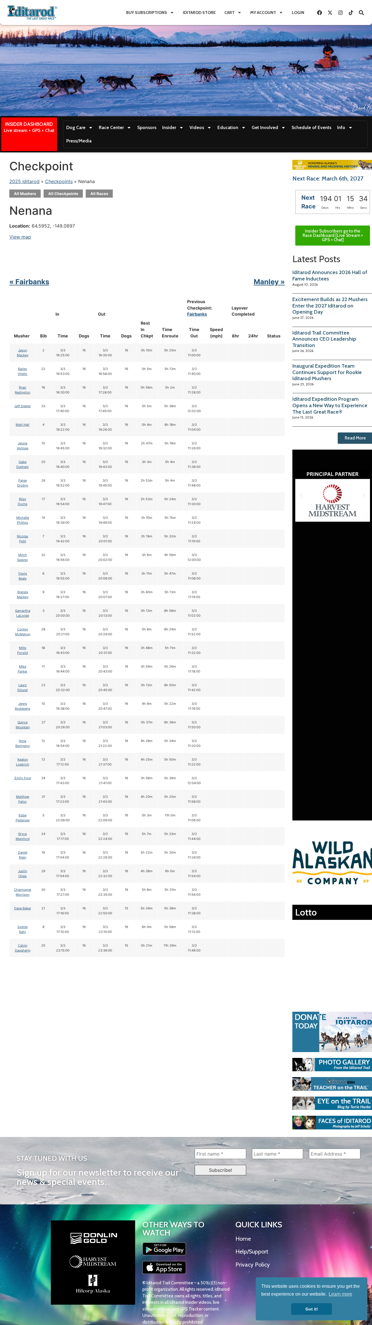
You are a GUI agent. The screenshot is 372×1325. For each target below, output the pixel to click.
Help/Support (251, 1251)
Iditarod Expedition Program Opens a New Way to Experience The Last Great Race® (329, 405)
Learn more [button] (340, 1294)
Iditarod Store (199, 12)
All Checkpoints (63, 193)
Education (227, 127)
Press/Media (79, 141)
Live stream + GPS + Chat (29, 130)
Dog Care (75, 127)
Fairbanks (197, 314)
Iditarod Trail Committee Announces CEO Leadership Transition (324, 339)
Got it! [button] (311, 1309)
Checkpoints (59, 181)
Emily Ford (23, 778)
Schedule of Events (311, 127)
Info (341, 127)
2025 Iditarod (24, 181)
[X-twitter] (330, 12)
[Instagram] (340, 12)
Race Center (111, 127)
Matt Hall (22, 425)
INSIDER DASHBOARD (29, 124)
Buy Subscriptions (146, 12)
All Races (99, 193)
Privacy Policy (252, 1264)
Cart (229, 12)
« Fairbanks (29, 282)
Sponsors (146, 127)
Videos (196, 127)
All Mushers (25, 193)
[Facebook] (319, 12)
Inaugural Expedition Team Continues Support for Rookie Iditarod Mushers (327, 372)
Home (243, 1238)
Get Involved (265, 127)
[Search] (361, 12)
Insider (169, 127)
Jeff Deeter (22, 406)
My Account (263, 12)
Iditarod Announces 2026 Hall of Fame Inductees (329, 275)
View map (20, 237)
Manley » (269, 282)
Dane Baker (22, 908)
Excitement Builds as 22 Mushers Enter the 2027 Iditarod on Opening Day (330, 305)
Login (298, 12)
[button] (301, 495)
